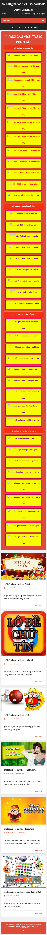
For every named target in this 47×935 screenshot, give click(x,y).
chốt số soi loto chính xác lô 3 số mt (18, 584)
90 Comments (20, 773)
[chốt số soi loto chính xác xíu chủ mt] (23, 633)
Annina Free (24, 926)
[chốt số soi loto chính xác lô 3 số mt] (23, 566)
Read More (38, 606)
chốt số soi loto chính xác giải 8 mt (17, 715)
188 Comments (20, 896)
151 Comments (20, 719)
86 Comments (20, 588)
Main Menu (6, 20)
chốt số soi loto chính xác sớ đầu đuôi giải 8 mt (22, 892)
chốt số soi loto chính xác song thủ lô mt (20, 770)
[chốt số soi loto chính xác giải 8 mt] (23, 699)
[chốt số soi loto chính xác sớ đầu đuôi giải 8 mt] (23, 872)
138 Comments (20, 664)
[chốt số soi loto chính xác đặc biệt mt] (23, 811)
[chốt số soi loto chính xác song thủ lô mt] (23, 754)
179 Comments (20, 832)
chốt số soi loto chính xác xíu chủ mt (18, 660)
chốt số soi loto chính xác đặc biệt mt (19, 829)
